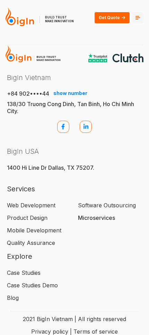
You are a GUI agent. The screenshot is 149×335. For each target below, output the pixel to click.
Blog (13, 297)
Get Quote (109, 17)
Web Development (31, 205)
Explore (19, 256)
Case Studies (24, 272)
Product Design (27, 217)
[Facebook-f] (63, 127)
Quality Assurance (31, 242)
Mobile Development (34, 230)
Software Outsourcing (107, 205)
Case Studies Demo (32, 285)
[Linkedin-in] (86, 127)
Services (21, 189)
